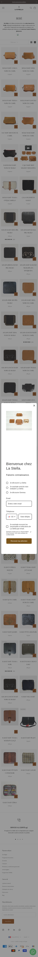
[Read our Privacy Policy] (30, 532)
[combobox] (11, 517)
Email (8, 498)
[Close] (34, 405)
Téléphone (10, 511)
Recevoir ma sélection (19, 541)
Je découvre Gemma (17, 492)
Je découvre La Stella (18, 483)
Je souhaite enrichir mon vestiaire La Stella (19, 488)
